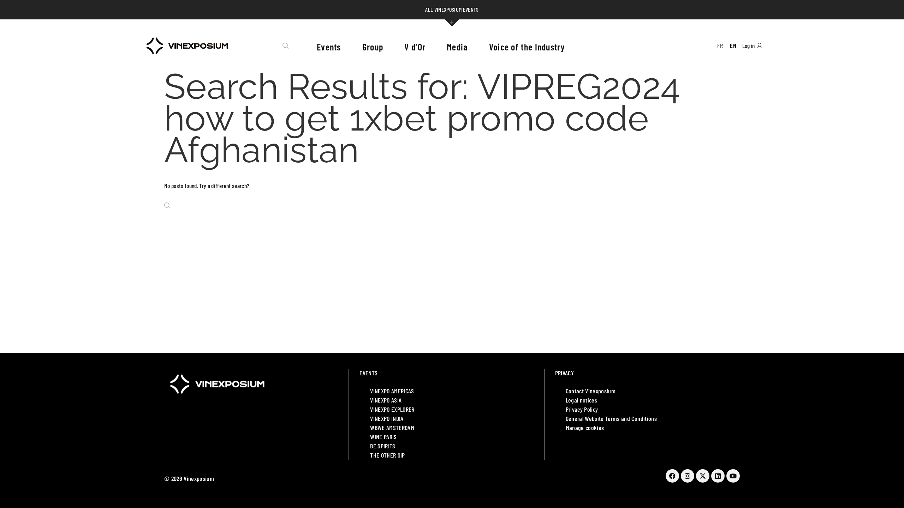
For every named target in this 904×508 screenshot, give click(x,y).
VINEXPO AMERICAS (392, 391)
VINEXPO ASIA (386, 400)
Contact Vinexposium (590, 391)
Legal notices (581, 400)
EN (733, 45)
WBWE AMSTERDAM (392, 427)
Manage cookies (585, 427)
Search (285, 46)
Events (329, 46)
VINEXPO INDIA (386, 418)
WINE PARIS (383, 437)
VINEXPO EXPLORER (392, 409)
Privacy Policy (582, 409)
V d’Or (415, 46)
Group (372, 46)
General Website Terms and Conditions (611, 418)
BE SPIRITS (382, 446)
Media (457, 46)
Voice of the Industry (527, 46)
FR (720, 45)
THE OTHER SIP (387, 455)
